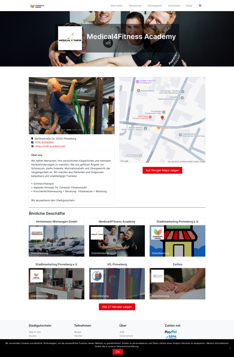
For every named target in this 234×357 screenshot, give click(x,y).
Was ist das (35, 332)
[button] (35, 105)
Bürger (77, 332)
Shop (189, 5)
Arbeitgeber (155, 5)
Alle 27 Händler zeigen (117, 306)
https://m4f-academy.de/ (49, 146)
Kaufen (32, 335)
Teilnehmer (135, 5)
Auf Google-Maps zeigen (162, 170)
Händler (78, 335)
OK (118, 351)
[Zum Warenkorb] (200, 5)
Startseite (116, 5)
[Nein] (230, 348)
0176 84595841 (43, 142)
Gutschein (174, 5)
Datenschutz (126, 335)
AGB (122, 332)
